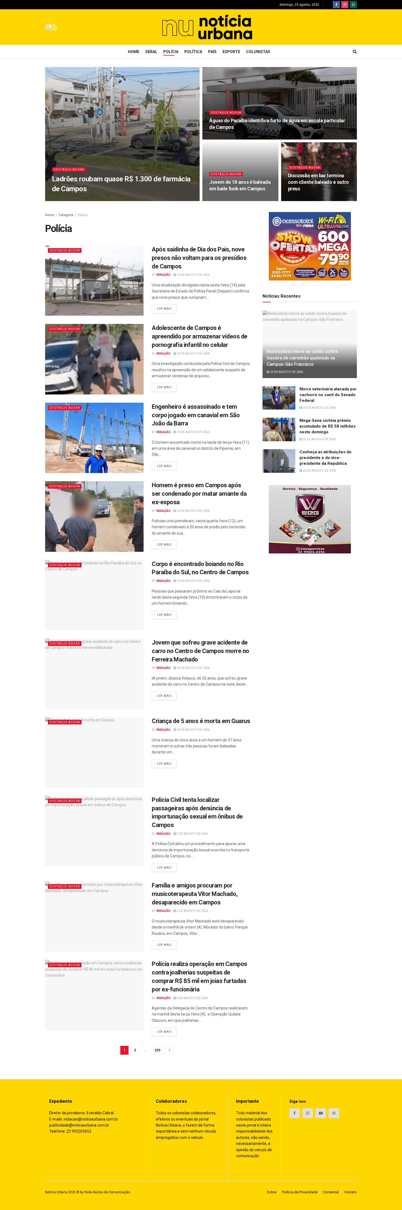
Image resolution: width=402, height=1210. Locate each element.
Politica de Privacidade (299, 1192)
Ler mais (164, 309)
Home (133, 52)
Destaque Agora (69, 169)
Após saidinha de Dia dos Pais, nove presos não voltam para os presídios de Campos (199, 258)
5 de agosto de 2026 (192, 998)
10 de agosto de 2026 (193, 668)
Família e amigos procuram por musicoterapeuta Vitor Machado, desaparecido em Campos (195, 894)
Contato (350, 1192)
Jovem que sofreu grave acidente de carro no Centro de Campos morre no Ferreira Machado (200, 651)
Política (193, 52)
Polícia (170, 52)
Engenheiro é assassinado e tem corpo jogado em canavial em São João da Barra (196, 415)
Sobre (271, 1192)
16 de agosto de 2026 (193, 275)
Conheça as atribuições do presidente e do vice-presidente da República (325, 457)
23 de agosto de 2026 (286, 372)
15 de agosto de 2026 (307, 199)
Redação (64, 199)
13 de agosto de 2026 (193, 353)
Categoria (66, 215)
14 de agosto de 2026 (193, 432)
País (212, 52)
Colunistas (258, 52)
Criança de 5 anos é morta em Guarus (201, 721)
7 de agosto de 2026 (192, 833)
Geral (151, 52)
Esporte (231, 52)
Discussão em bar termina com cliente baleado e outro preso (318, 182)
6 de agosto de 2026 (192, 911)
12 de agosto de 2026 (193, 581)
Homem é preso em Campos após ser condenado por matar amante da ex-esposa (199, 494)
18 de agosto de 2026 (229, 138)
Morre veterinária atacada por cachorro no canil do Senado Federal (328, 395)
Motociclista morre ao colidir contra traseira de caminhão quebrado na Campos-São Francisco (302, 358)
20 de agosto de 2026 (93, 199)
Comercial (331, 1192)
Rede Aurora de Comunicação (107, 1192)
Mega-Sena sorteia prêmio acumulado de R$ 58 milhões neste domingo (327, 426)
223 (157, 1050)
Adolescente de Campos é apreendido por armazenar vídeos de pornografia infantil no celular (199, 336)
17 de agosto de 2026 (229, 199)
